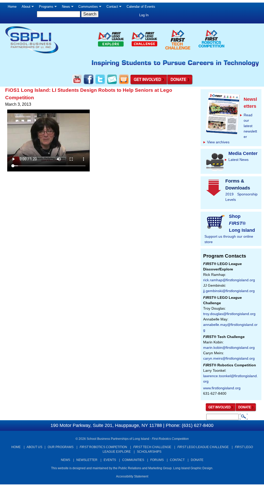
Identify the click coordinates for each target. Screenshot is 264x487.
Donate (197, 460)
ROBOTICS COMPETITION (103, 447)
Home (12, 7)
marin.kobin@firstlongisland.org (229, 347)
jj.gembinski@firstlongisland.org (229, 291)
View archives (218, 142)
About (24, 8)
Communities (87, 8)
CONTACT (177, 460)
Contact (111, 8)
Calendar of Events (141, 7)
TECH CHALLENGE (152, 447)
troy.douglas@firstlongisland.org (229, 314)
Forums (157, 460)
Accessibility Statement (132, 476)
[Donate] (246, 410)
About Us (34, 447)
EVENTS (110, 460)
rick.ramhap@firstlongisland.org (229, 280)
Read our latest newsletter (250, 126)
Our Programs (60, 447)
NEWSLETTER (86, 460)
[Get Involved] (221, 410)
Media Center (243, 153)
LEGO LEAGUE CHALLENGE (203, 447)
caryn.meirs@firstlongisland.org (229, 358)
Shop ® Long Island (242, 223)
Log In (143, 15)
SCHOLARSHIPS (149, 451)
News (64, 8)
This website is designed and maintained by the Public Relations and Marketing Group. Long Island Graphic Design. (132, 468)
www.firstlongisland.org (222, 388)
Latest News (238, 160)
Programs (44, 8)
